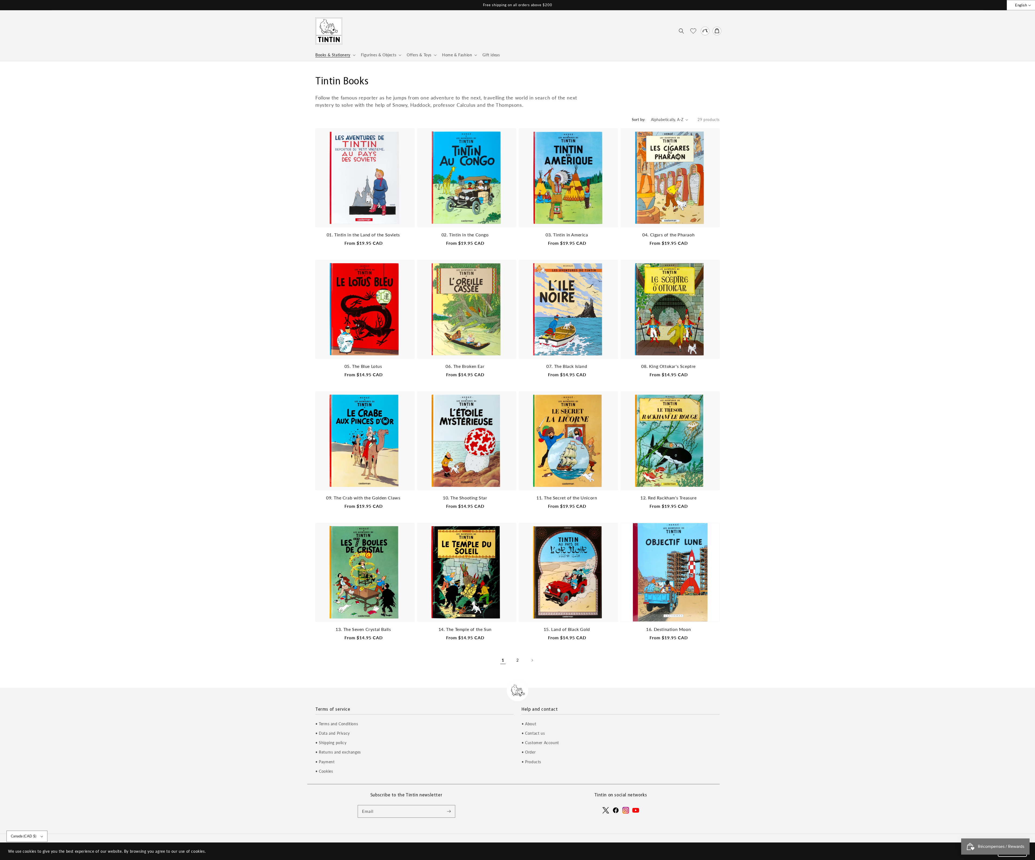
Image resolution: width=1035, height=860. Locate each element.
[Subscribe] (449, 811)
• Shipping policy (330, 742)
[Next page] (532, 660)
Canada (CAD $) (23, 836)
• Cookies (324, 771)
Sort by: (639, 119)
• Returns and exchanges (338, 752)
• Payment (324, 761)
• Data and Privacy (332, 733)
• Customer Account (540, 742)
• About (529, 723)
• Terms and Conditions (336, 723)
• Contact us (533, 733)
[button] (681, 31)
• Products (531, 761)
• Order (529, 752)
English (1021, 5)
